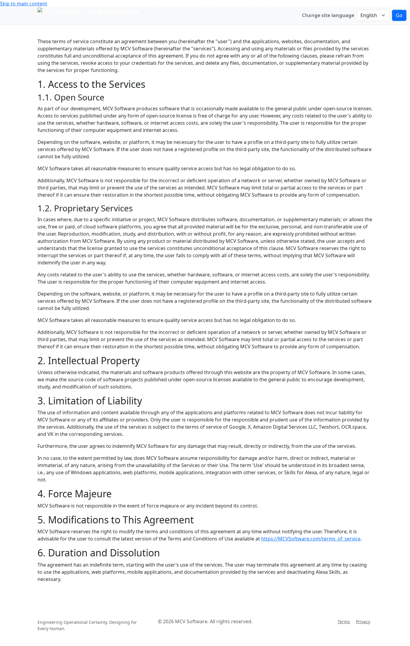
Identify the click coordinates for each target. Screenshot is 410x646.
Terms (344, 621)
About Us (179, 12)
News (370, 8)
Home (156, 8)
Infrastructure (338, 8)
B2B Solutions (302, 12)
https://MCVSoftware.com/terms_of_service (310, 538)
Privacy (363, 621)
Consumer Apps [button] (214, 8)
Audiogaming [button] (262, 8)
